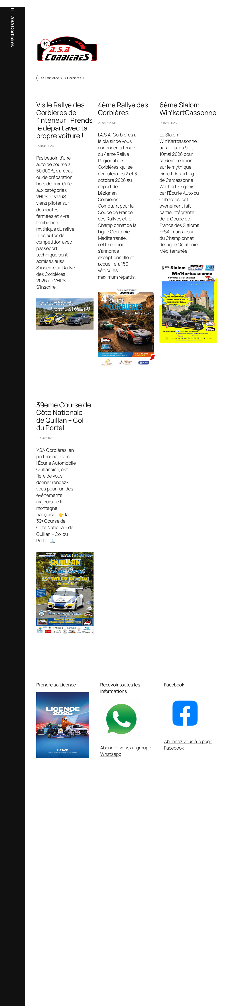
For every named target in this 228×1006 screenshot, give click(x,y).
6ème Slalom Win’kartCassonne (187, 108)
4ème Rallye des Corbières (123, 108)
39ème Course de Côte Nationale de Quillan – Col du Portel (63, 416)
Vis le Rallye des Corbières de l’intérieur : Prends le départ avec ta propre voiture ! (64, 120)
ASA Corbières (13, 31)
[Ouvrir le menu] (12, 9)
